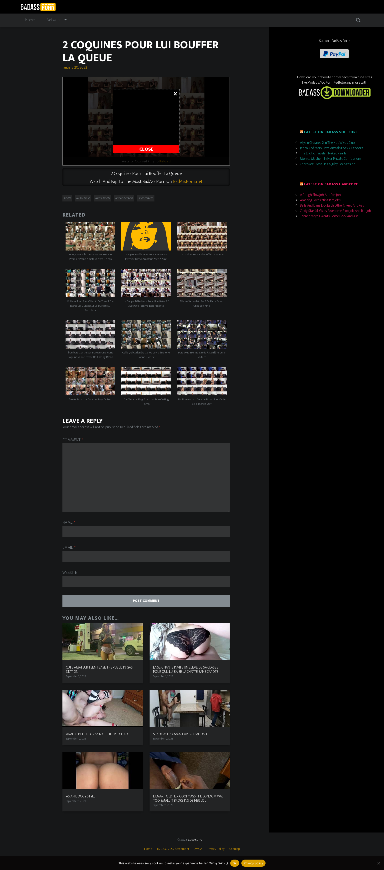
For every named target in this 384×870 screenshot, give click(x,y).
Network (54, 20)
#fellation (102, 198)
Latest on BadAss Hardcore (331, 184)
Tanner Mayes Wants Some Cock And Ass (329, 216)
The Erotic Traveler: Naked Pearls (323, 153)
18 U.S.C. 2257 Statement (173, 849)
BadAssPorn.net (187, 181)
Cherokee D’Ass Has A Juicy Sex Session (327, 164)
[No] (378, 863)
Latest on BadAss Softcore (330, 132)
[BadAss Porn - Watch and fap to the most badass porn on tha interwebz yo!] (38, 6)
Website (69, 573)
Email (69, 548)
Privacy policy (253, 863)
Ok (235, 863)
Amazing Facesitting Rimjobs (320, 200)
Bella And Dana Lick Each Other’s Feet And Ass (332, 206)
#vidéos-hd (145, 198)
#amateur (83, 198)
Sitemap (234, 849)
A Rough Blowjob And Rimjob (320, 195)
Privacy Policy (215, 849)
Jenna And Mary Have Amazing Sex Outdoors (331, 148)
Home (30, 20)
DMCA (198, 849)
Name (68, 523)
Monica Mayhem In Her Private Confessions (331, 159)
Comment (72, 440)
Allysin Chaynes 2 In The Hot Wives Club (327, 143)
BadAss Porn (196, 839)
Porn (67, 198)
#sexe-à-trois (124, 198)
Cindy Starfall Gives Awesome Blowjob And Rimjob (335, 211)
